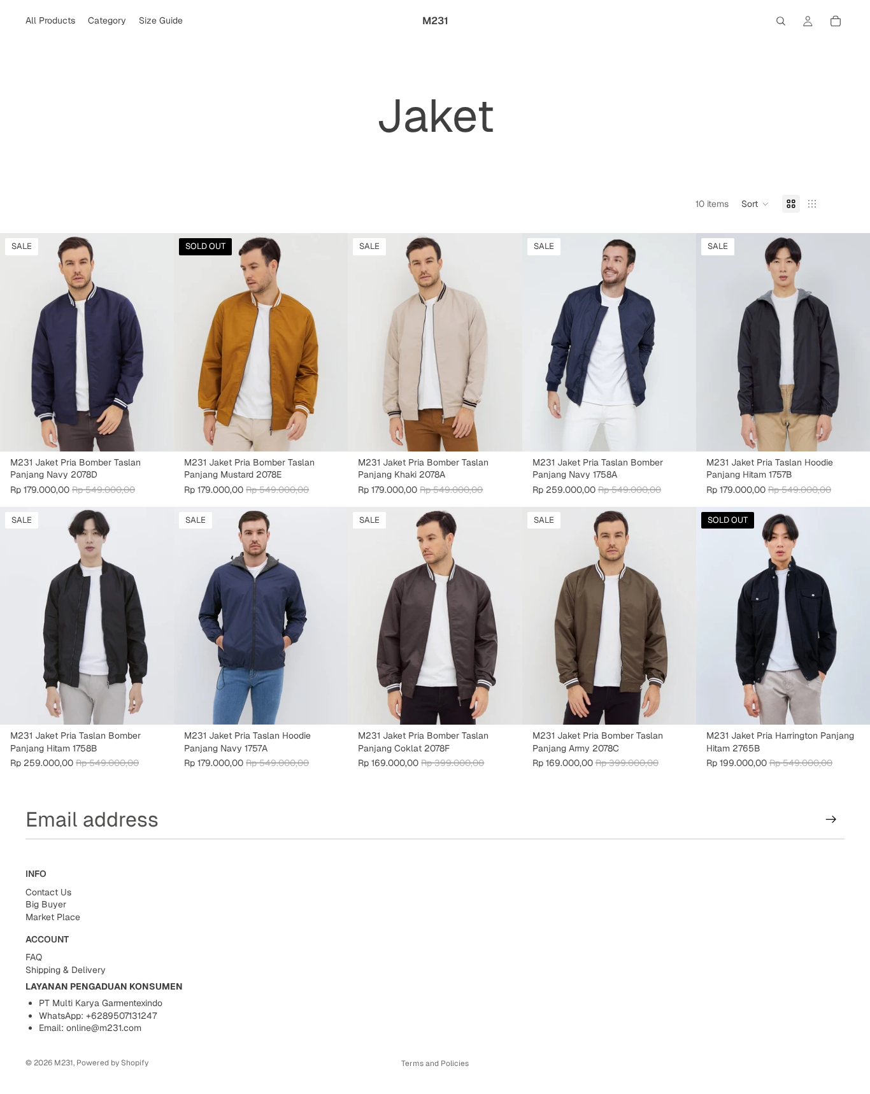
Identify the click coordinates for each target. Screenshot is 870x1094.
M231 (63, 1063)
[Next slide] (155, 343)
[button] (755, 204)
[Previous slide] (19, 343)
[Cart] (836, 21)
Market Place (52, 917)
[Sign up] (831, 819)
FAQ (33, 957)
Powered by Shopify (112, 1063)
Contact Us (48, 892)
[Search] (781, 21)
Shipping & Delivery (65, 970)
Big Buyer (45, 905)
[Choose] (154, 431)
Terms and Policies (435, 1063)
